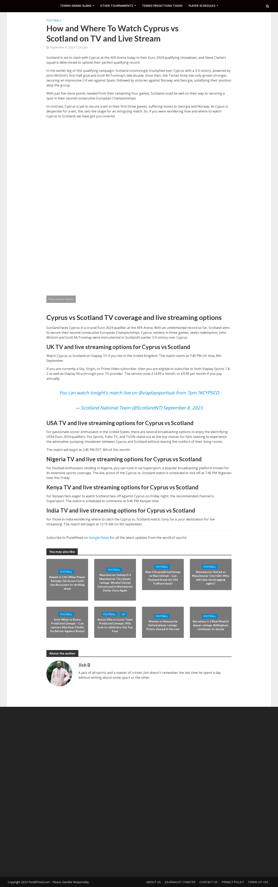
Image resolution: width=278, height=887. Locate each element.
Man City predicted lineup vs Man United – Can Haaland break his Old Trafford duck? (162, 577)
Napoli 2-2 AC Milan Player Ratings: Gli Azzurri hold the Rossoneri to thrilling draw (67, 582)
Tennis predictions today (162, 6)
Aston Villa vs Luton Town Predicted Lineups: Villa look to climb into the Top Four (115, 625)
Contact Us (208, 882)
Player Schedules (202, 6)
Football (53, 20)
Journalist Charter (180, 882)
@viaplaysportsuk (156, 392)
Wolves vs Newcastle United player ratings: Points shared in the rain (162, 625)
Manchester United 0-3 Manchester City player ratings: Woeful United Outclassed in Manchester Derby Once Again (115, 582)
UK (123, 614)
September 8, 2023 (183, 408)
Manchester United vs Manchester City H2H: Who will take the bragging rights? (210, 577)
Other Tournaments (116, 6)
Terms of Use (258, 882)
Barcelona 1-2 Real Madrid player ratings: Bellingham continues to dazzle (211, 625)
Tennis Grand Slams (75, 6)
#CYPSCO (209, 392)
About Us (153, 882)
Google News (99, 537)
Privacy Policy (233, 882)
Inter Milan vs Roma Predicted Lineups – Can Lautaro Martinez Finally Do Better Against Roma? (67, 625)
